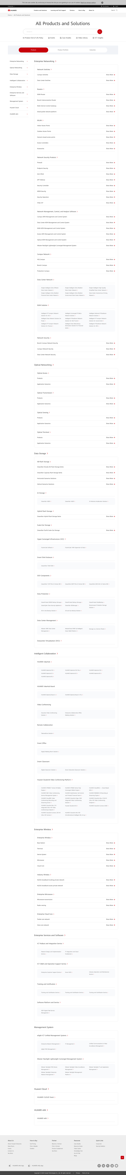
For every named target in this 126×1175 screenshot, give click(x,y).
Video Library (83, 38)
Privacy (78, 1173)
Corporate (98, 1144)
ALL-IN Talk (77, 1153)
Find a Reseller (34, 1146)
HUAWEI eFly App (37, 1165)
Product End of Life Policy (34, 38)
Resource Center (78, 1146)
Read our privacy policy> (88, 2)
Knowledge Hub (78, 1151)
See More (10, 1153)
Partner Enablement (57, 1148)
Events (52, 38)
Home (10, 15)
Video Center (77, 1148)
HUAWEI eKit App (18, 1165)
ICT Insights (99, 38)
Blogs (75, 1155)
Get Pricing (33, 1144)
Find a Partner (56, 1146)
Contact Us (11, 1151)
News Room (11, 1146)
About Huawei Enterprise (14, 1144)
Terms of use (85, 1173)
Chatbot (32, 1148)
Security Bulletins (100, 1146)
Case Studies (66, 38)
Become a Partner (57, 1144)
